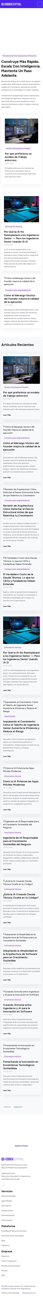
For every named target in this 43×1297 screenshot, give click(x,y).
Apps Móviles (6, 1201)
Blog (3, 1241)
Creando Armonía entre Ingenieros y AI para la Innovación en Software (17, 1008)
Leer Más (7, 415)
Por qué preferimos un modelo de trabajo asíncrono (18, 157)
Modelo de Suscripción (10, 1266)
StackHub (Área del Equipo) (12, 1236)
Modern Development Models (18, 148)
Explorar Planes (21, 1146)
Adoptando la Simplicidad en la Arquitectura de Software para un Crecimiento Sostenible (20, 955)
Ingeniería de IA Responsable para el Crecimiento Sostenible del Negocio (20, 841)
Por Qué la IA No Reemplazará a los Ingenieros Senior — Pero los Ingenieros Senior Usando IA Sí (21, 236)
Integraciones (7, 1210)
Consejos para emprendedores (18, 290)
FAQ (3, 1275)
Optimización (9, 716)
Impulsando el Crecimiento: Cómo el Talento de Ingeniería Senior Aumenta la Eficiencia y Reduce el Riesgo (21, 726)
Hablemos (5, 1245)
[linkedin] (3, 1185)
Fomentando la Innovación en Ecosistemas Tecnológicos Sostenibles (20, 1065)
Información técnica (13, 227)
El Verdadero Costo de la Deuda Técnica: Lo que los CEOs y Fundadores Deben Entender (19, 579)
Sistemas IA (6, 1206)
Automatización (8, 1215)
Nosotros (5, 1256)
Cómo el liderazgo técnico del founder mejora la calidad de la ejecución (21, 298)
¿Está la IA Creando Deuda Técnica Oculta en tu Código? (21, 896)
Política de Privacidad (10, 1293)
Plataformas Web (8, 1196)
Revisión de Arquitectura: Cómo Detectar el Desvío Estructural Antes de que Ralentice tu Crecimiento (18, 510)
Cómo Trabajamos (9, 1261)
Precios (4, 1271)
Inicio (17, 36)
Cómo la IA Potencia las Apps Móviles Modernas (20, 783)
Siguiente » (18, 1107)
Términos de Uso (29, 1293)
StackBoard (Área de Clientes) (13, 1231)
